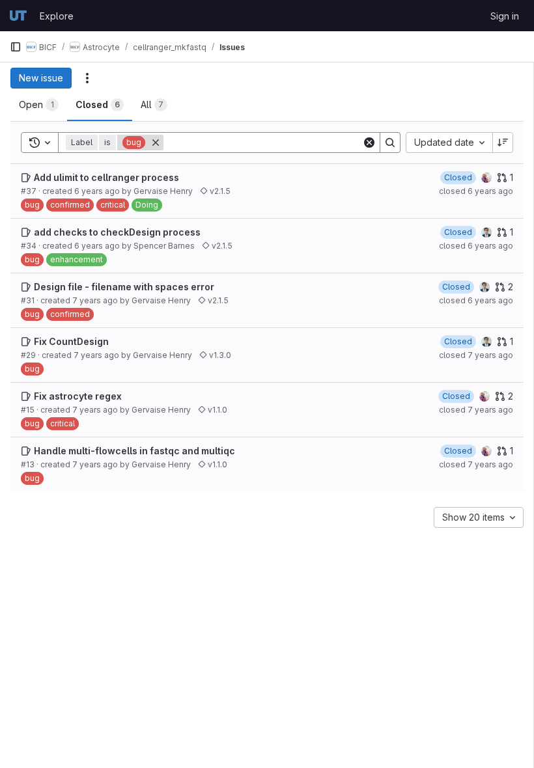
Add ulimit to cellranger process (106, 177)
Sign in (504, 15)
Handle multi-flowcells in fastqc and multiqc (134, 450)
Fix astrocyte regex (78, 396)
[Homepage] (18, 15)
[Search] (390, 142)
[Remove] (155, 142)
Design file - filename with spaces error (124, 286)
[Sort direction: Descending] (502, 142)
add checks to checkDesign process (117, 232)
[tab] (38, 105)
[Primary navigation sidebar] (15, 46)
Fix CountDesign (71, 341)
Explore (57, 15)
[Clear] (369, 142)
